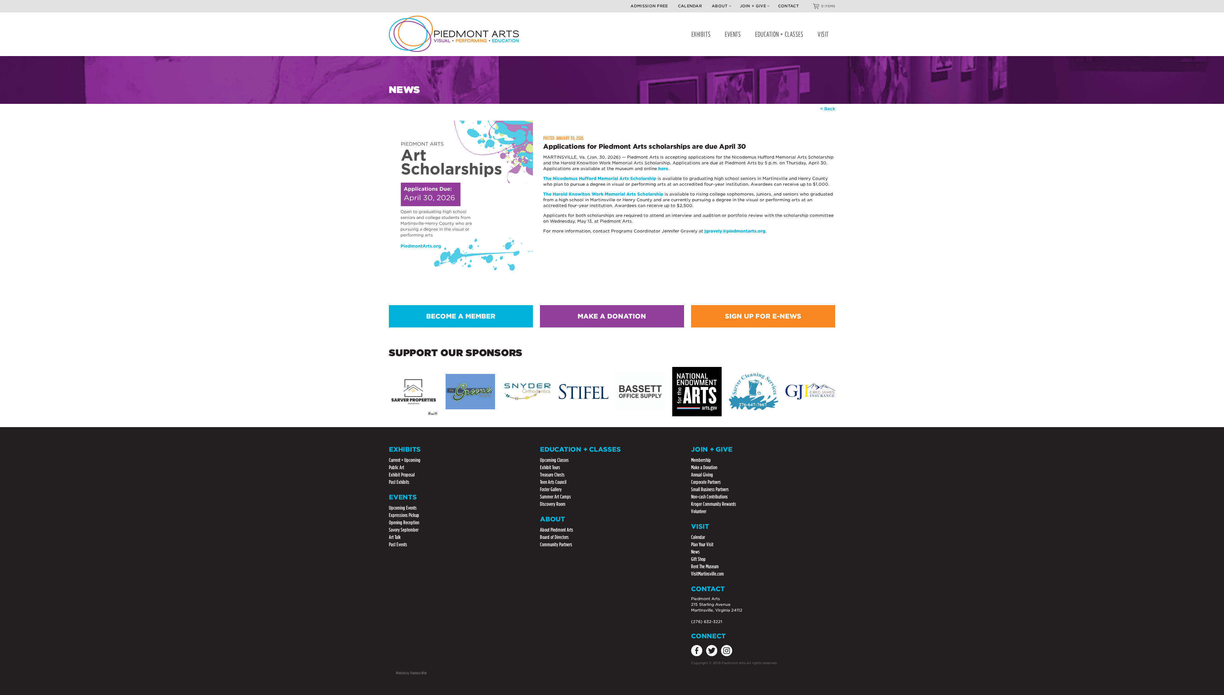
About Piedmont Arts (556, 530)
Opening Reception (404, 522)
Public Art (396, 467)
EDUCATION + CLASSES (779, 34)
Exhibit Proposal (402, 475)
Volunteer (698, 511)
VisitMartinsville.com (707, 574)
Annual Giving (702, 475)
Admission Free (649, 6)
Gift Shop (698, 559)
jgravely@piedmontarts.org (734, 231)
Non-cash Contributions (709, 497)
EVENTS (733, 34)
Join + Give (753, 6)
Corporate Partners (706, 482)
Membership (701, 460)
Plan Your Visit (702, 544)
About (720, 6)
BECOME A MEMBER (460, 316)
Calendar (690, 6)
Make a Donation (704, 467)
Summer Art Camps (555, 497)
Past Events (398, 544)
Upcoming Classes (554, 460)
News (695, 552)
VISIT (823, 34)
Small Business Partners (710, 489)
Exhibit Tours (550, 467)
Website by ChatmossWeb (411, 672)
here (663, 168)
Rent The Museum (705, 566)
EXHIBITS (700, 34)
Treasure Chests (552, 475)
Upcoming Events (403, 508)
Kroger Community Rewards (713, 504)
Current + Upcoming (404, 460)
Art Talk (395, 537)
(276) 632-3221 (706, 621)
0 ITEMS (828, 6)
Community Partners (556, 544)
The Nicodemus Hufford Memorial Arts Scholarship (599, 178)
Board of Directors (554, 537)
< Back (827, 108)
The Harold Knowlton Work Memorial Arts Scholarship (603, 194)
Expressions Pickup (404, 515)
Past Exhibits (399, 482)
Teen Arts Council (553, 482)
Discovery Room (552, 504)
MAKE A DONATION (612, 316)
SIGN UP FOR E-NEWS (763, 316)
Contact (788, 6)
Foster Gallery (551, 489)
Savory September (404, 530)
